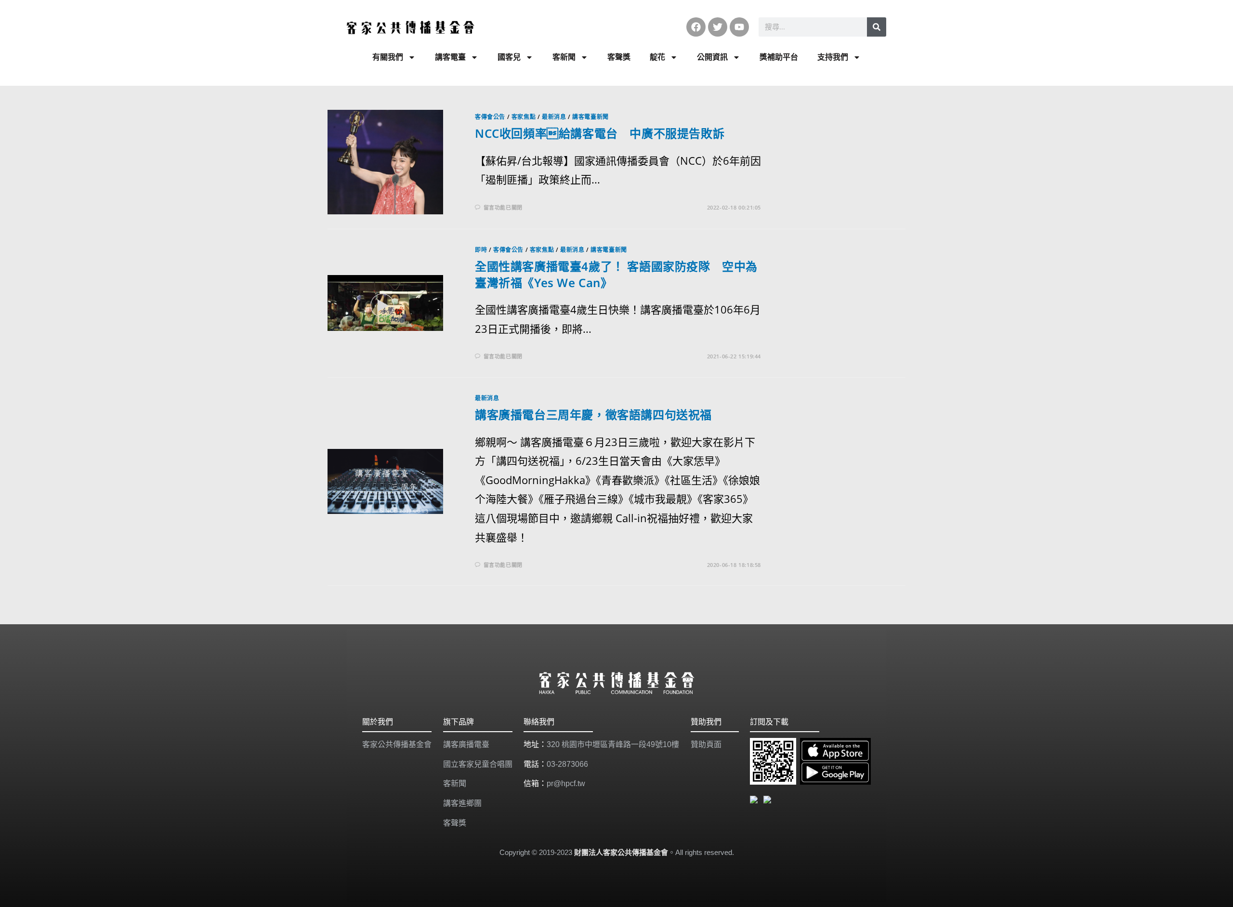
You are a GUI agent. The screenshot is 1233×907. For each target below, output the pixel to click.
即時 (481, 250)
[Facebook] (696, 27)
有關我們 (387, 57)
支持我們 (832, 57)
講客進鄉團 (462, 803)
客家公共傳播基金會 (397, 744)
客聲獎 (618, 57)
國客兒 (509, 57)
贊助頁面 (706, 744)
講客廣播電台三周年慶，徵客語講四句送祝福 (593, 414)
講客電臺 (450, 57)
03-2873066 (567, 764)
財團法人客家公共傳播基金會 (621, 852)
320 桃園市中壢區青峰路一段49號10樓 (613, 744)
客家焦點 (524, 117)
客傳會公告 (490, 117)
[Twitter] (717, 27)
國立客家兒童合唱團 (477, 764)
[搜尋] (876, 27)
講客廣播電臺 (466, 744)
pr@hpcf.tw (566, 783)
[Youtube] (739, 27)
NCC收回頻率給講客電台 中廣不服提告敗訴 (599, 133)
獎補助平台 (779, 57)
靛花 (657, 57)
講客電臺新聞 (590, 117)
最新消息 (554, 117)
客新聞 (564, 57)
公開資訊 (712, 57)
